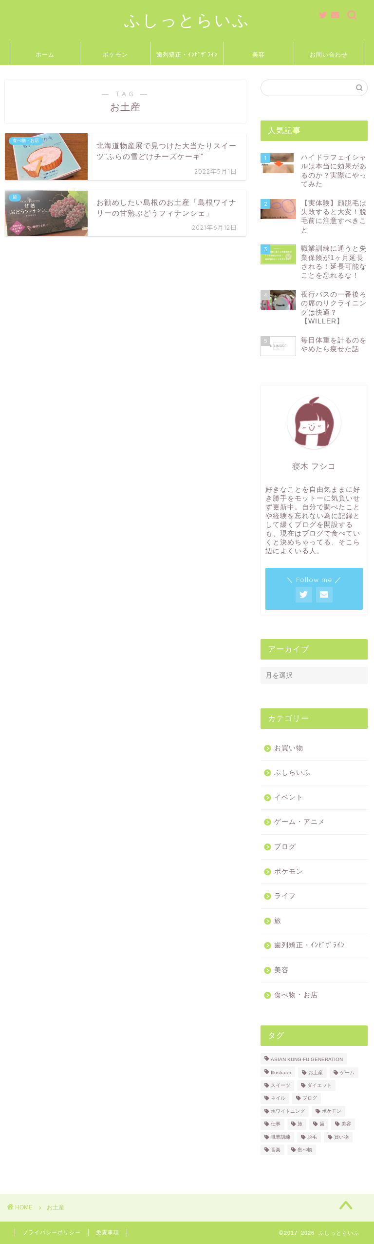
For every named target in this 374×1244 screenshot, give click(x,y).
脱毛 (312, 1137)
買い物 (341, 1137)
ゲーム (347, 1072)
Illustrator (281, 1072)
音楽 (275, 1149)
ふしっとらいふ (187, 20)
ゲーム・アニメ (299, 821)
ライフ (285, 896)
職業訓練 (280, 1137)
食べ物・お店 (296, 995)
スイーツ (280, 1085)
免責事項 (107, 1232)
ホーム (45, 54)
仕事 (275, 1124)
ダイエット (319, 1085)
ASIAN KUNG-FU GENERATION (307, 1060)
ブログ (285, 846)
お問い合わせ (329, 54)
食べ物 (305, 1149)
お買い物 (288, 748)
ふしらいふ (292, 772)
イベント (288, 797)
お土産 (315, 1072)
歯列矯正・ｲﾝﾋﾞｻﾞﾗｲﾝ (187, 54)
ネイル (278, 1098)
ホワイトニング (288, 1111)
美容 (258, 54)
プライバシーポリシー (51, 1232)
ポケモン (115, 54)
